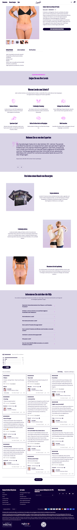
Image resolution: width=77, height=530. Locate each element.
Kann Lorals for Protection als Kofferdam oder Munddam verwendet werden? (37, 329)
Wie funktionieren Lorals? (28, 316)
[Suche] (71, 2)
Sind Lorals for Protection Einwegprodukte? (32, 325)
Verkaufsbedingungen (25, 502)
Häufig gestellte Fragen (25, 492)
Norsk (14, 509)
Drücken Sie (5, 500)
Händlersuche (23, 496)
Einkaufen (4, 2)
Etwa (3, 496)
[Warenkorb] (74, 2)
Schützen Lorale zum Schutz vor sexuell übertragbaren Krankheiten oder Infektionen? (35, 311)
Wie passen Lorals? (26, 339)
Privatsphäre (23, 504)
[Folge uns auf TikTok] (59, 493)
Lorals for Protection (11, 409)
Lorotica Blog (5, 498)
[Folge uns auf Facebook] (66, 493)
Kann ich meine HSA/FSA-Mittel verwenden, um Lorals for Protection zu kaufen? (35, 343)
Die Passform (32, 50)
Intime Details (9, 50)
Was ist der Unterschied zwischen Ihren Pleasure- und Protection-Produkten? (37, 306)
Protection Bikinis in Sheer (12, 390)
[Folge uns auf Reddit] (73, 493)
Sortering (60, 371)
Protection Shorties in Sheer (37, 469)
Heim (3, 492)
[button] (52, 10)
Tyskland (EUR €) (6, 509)
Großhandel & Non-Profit (25, 498)
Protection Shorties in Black (13, 464)
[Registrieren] (52, 495)
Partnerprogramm (6, 504)
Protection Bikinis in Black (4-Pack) (63, 395)
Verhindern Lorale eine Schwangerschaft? (32, 334)
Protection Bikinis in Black (61, 422)
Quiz (19, 2)
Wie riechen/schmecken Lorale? (29, 320)
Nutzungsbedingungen (25, 500)
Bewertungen (12, 2)
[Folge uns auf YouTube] (69, 493)
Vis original (12, 383)
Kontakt (21, 494)
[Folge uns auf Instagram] (63, 493)
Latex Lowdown (21, 50)
